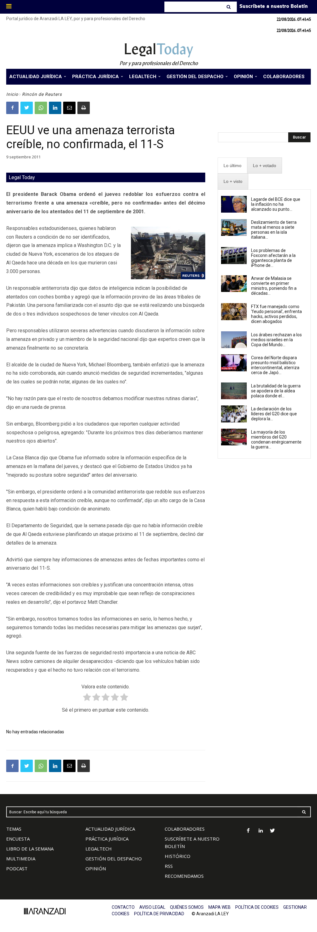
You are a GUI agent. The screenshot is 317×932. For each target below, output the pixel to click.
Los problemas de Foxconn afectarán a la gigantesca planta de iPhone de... (273, 258)
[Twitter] (26, 108)
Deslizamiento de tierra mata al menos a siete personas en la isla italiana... (274, 230)
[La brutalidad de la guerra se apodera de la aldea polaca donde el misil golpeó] (234, 390)
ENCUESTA (18, 839)
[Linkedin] (55, 108)
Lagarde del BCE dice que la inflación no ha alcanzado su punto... (275, 204)
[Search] (229, 7)
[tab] (232, 165)
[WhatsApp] (41, 108)
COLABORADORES (185, 829)
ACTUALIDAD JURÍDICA (110, 829)
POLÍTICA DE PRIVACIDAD (159, 913)
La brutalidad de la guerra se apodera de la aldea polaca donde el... (276, 390)
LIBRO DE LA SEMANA (30, 849)
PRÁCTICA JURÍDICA (106, 839)
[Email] (69, 108)
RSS (169, 866)
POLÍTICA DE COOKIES (257, 907)
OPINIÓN (95, 868)
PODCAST (17, 868)
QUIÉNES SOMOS (187, 907)
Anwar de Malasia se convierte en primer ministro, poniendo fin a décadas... (274, 286)
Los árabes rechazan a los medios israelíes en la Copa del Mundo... (276, 339)
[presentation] (232, 165)
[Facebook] (12, 108)
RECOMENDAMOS (184, 876)
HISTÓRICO (177, 856)
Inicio (12, 94)
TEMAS (13, 829)
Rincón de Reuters (42, 94)
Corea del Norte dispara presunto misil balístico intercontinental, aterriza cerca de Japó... (275, 365)
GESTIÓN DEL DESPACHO (113, 858)
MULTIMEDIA (20, 858)
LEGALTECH (98, 849)
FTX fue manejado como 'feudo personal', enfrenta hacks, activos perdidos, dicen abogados (276, 314)
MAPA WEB (219, 907)
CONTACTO (123, 907)
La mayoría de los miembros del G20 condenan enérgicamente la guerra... (276, 439)
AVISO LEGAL (152, 907)
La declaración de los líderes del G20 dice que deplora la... (274, 413)
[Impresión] (83, 108)
